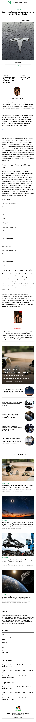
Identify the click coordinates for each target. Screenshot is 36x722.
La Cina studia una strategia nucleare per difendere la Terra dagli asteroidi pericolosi (11, 416)
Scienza (4, 520)
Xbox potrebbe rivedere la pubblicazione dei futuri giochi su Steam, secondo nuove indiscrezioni (12, 428)
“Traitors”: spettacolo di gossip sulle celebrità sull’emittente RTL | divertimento (9, 79)
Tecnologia (5, 483)
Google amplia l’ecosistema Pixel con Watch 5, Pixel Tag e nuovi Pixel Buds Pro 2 (16, 374)
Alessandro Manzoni (8, 381)
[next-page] (31, 349)
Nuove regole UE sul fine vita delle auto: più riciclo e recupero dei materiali (12, 403)
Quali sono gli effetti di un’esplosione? (26, 78)
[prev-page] (28, 349)
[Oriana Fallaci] (18, 91)
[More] (29, 66)
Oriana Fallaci (11, 20)
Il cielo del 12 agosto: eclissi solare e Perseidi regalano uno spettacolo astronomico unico (12, 391)
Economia (18, 9)
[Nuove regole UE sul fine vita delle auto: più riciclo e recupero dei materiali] (29, 404)
